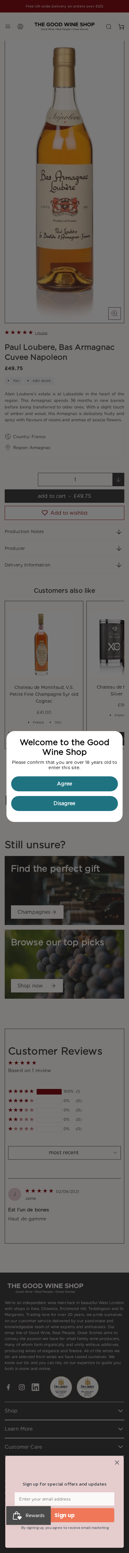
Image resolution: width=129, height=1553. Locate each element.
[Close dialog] (116, 1462)
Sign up (64, 1515)
